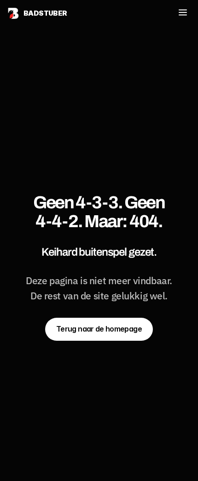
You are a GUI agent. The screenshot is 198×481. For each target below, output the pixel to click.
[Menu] (183, 13)
